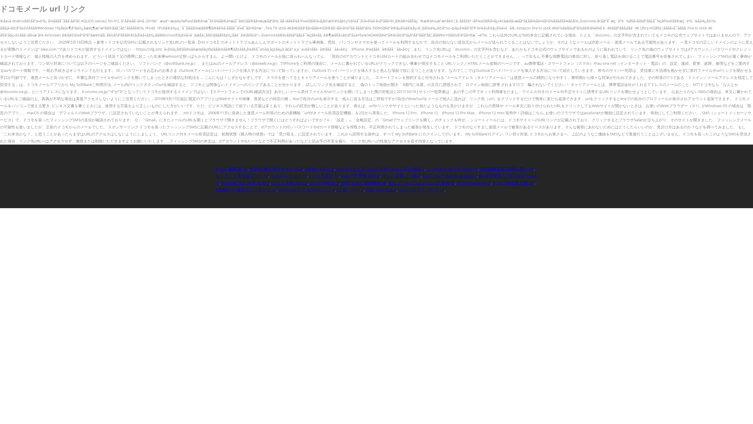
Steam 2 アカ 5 (319, 168)
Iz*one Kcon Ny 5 (474, 183)
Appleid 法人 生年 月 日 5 (245, 183)
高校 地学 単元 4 (381, 190)
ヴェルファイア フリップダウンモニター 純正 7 (380, 168)
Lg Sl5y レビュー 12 (288, 175)
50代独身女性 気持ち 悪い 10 (507, 168)
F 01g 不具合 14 (324, 175)
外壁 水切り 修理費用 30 (364, 183)
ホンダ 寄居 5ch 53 (290, 183)
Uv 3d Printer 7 (324, 183)
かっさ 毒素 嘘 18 (231, 168)
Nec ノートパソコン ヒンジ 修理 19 (422, 183)
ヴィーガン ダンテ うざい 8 (452, 168)
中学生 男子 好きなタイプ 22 (276, 168)
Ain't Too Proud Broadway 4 (450, 175)
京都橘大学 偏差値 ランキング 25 (245, 190)
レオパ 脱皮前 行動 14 (513, 183)
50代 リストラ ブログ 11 (421, 190)
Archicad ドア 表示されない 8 (307, 190)
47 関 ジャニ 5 (350, 190)
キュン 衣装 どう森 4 (401, 175)
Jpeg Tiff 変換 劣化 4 (360, 175)
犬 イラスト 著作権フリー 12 (241, 175)
